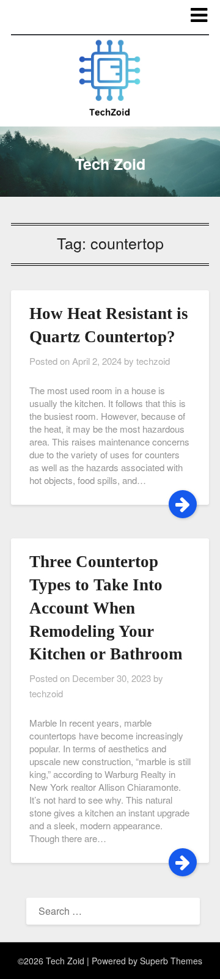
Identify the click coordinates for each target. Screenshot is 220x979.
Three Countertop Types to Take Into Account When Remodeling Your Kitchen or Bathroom (105, 607)
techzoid (153, 360)
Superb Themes (171, 961)
